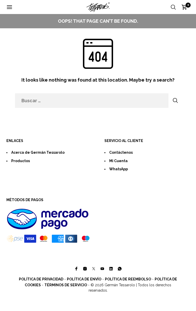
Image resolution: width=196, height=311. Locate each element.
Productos (20, 161)
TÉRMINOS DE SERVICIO (65, 285)
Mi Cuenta (118, 161)
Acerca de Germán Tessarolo (38, 152)
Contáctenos (121, 152)
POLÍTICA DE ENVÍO (84, 279)
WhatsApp (118, 169)
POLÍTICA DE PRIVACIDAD (41, 279)
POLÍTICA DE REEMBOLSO (128, 279)
